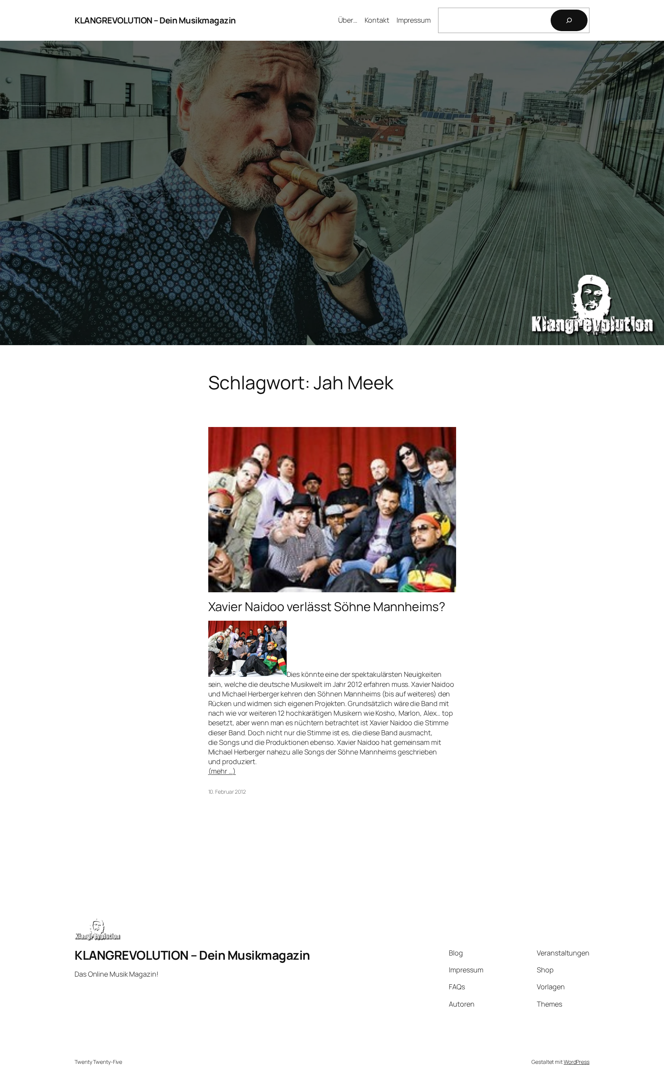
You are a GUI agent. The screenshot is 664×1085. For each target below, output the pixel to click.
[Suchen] (569, 20)
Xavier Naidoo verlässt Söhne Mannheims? (326, 606)
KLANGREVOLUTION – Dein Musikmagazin (155, 20)
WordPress (576, 1061)
